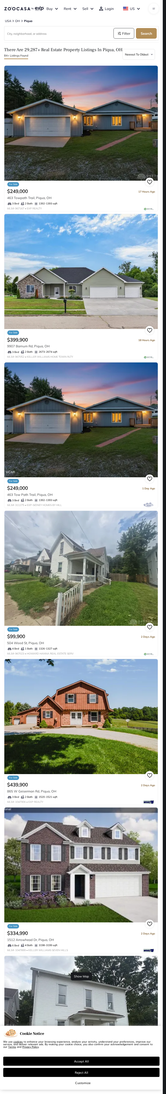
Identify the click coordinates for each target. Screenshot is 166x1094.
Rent (67, 8)
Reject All (81, 1072)
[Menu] (153, 9)
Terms (12, 1047)
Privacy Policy (30, 1047)
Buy (49, 8)
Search (146, 33)
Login (109, 8)
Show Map (81, 976)
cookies (18, 1041)
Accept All (81, 1061)
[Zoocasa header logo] (24, 8)
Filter (126, 33)
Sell (85, 8)
